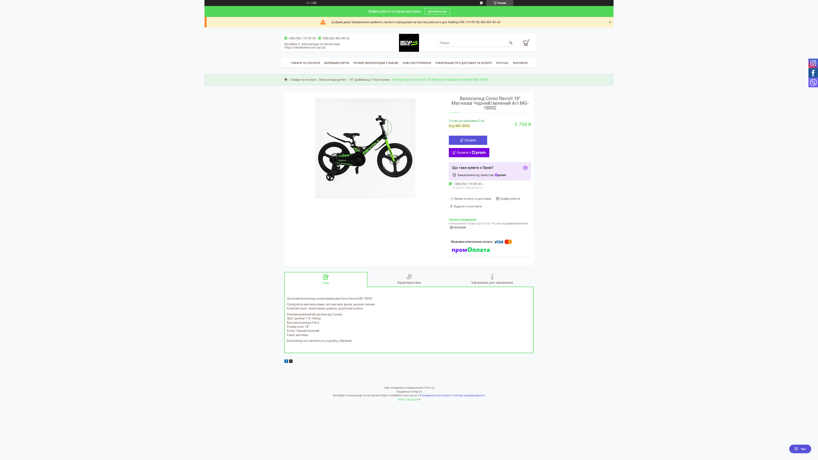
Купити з (464, 153)
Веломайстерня (336, 63)
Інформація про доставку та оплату (463, 63)
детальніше (437, 11)
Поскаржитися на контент (435, 395)
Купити (470, 140)
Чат (803, 449)
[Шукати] (510, 42)
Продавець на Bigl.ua (409, 391)
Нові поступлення (417, 63)
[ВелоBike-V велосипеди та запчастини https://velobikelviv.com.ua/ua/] (409, 42)
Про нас (502, 63)
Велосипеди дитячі (332, 79)
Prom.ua (429, 387)
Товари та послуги (305, 63)
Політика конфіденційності (469, 395)
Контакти (520, 63)
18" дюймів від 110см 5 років (369, 79)
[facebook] (286, 362)
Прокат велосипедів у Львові (375, 63)
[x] (290, 362)
